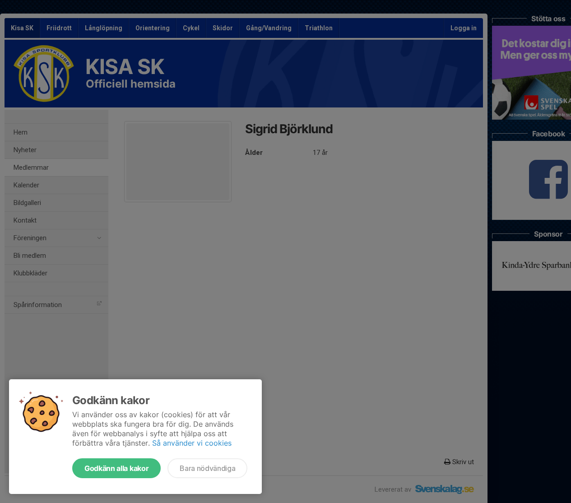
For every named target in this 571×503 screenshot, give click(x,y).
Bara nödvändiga (207, 468)
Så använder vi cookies (192, 442)
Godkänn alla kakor (116, 468)
